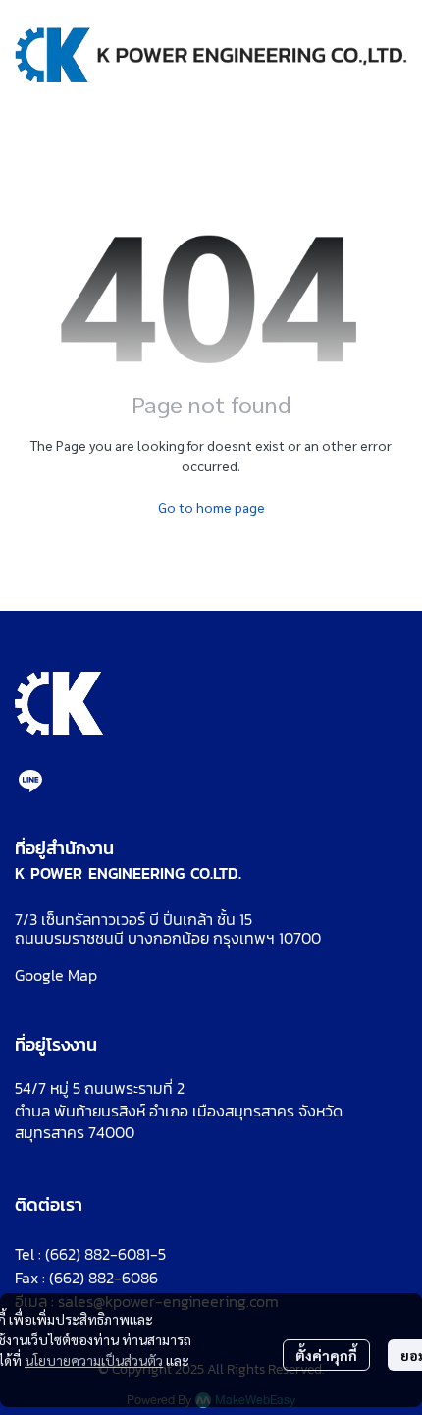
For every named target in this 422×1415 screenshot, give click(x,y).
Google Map (56, 975)
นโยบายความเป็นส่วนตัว (94, 1360)
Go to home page (211, 507)
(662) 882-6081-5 (105, 1254)
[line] (30, 780)
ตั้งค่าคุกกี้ (326, 1355)
